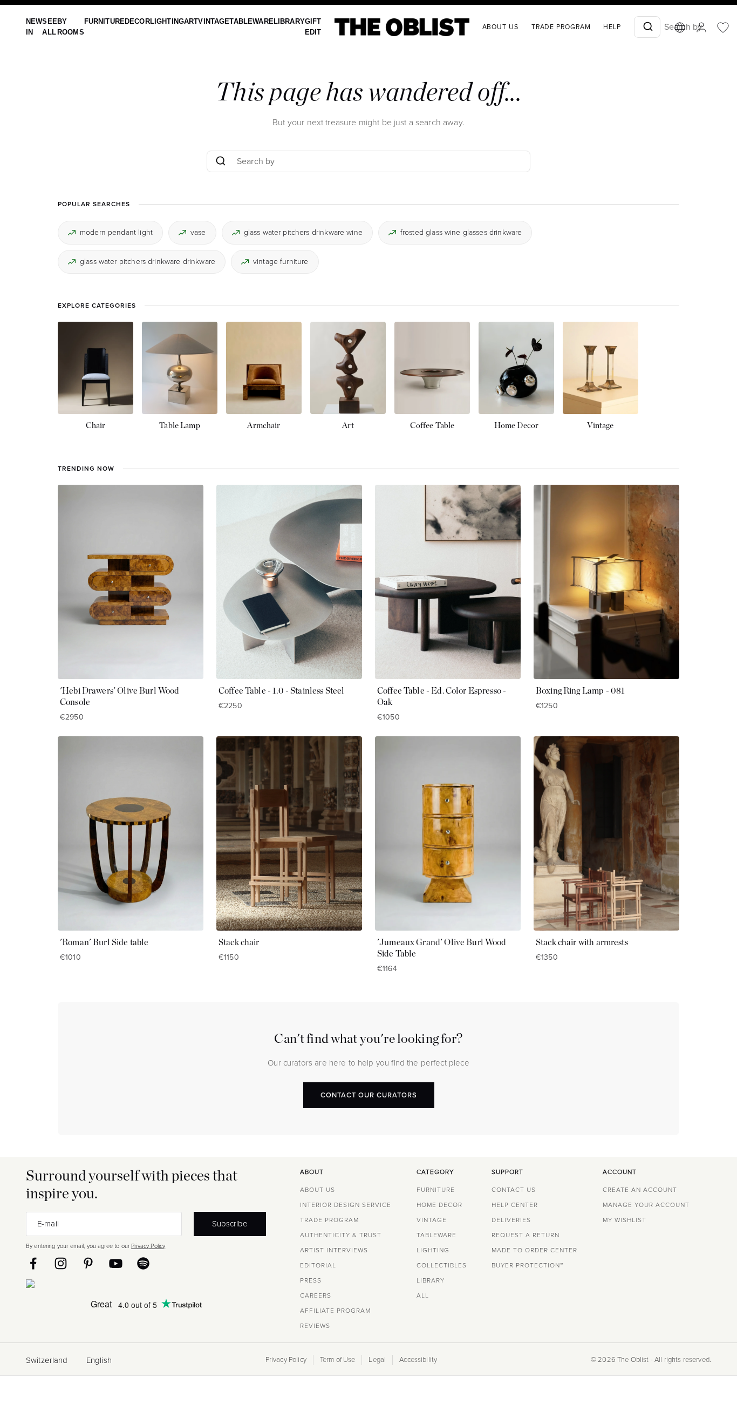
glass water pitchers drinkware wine (303, 232)
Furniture (98, 21)
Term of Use (338, 1360)
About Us (317, 1190)
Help (589, 27)
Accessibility (418, 1360)
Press (311, 1280)
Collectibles (442, 1265)
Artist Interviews (334, 1250)
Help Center (515, 1205)
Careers (315, 1295)
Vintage (200, 21)
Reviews (315, 1326)
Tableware (234, 21)
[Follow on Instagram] (60, 1263)
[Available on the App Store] (79, 1285)
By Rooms (67, 26)
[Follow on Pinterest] (88, 1263)
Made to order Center (534, 1250)
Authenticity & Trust (340, 1235)
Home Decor (439, 1205)
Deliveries (511, 1220)
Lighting (157, 21)
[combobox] (624, 27)
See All (47, 26)
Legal (377, 1360)
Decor (129, 21)
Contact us (514, 1190)
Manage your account (646, 1205)
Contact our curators (368, 1095)
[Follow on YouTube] (115, 1263)
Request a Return (525, 1235)
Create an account (640, 1190)
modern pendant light (116, 232)
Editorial (318, 1265)
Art (179, 21)
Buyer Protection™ (527, 1265)
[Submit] (624, 27)
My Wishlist (624, 1220)
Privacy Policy (148, 1246)
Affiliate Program (335, 1310)
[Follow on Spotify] (143, 1263)
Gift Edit (290, 26)
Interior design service (345, 1205)
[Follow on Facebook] (33, 1263)
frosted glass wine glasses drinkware (461, 232)
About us (477, 27)
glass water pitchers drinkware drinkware (147, 261)
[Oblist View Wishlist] (699, 27)
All (423, 1295)
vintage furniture (281, 261)
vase (198, 232)
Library (269, 21)
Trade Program (538, 27)
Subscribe (230, 1223)
